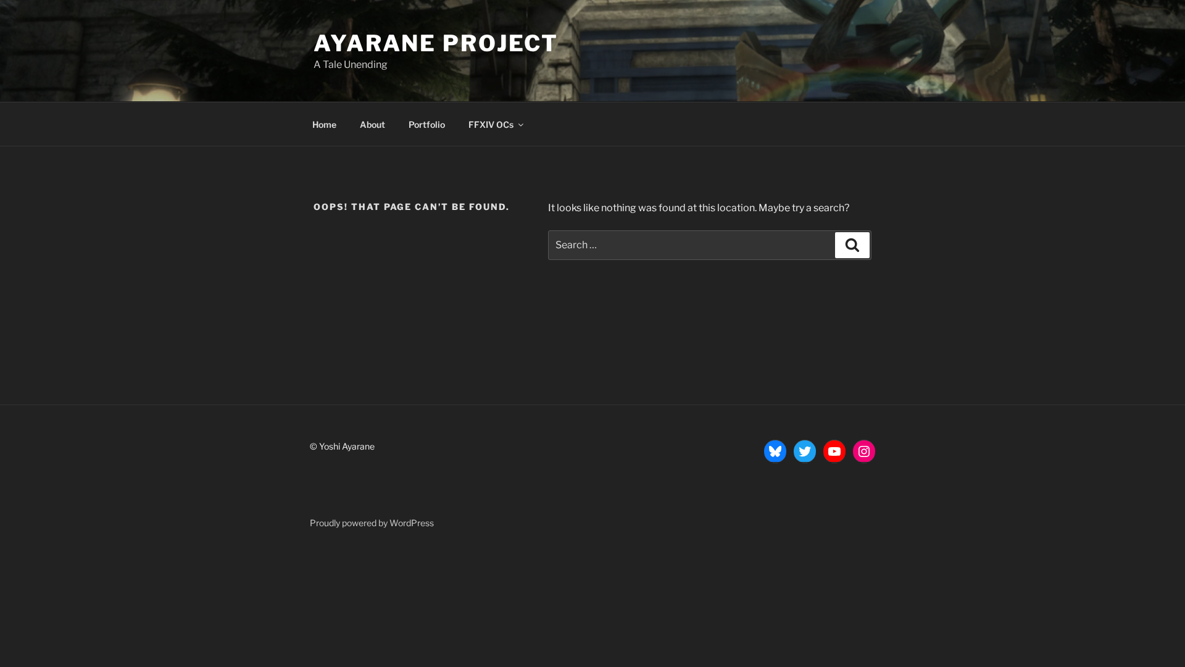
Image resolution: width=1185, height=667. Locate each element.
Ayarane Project (436, 43)
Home (324, 124)
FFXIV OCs (491, 124)
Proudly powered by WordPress (372, 523)
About (372, 124)
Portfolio (427, 124)
